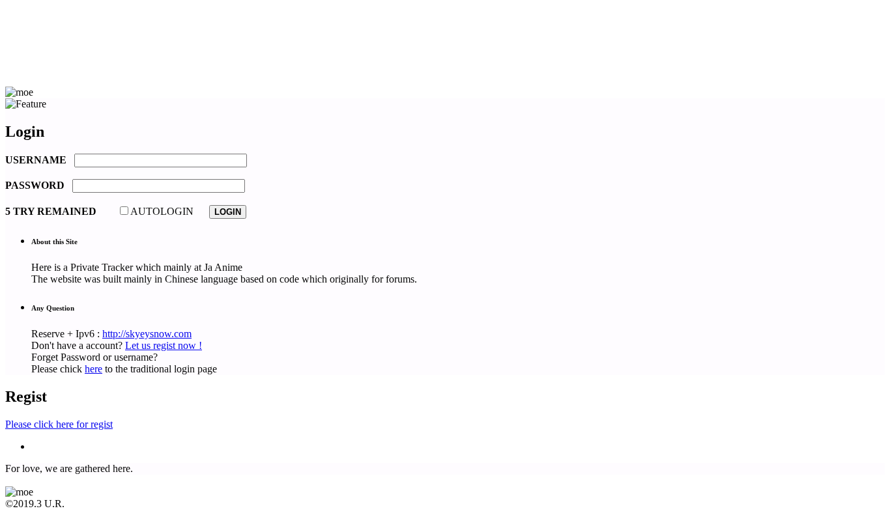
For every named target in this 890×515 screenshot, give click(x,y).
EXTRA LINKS (65, 70)
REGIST (49, 46)
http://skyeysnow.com (147, 333)
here (93, 368)
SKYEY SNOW (65, 34)
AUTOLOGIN (162, 211)
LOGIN (48, 58)
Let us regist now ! (163, 345)
